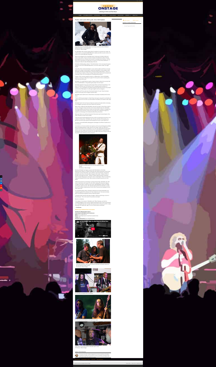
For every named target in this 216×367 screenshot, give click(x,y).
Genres (127, 15)
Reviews (104, 15)
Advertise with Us (139, 363)
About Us (135, 15)
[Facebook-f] (139, 1)
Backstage (120, 15)
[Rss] (137, 1)
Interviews (97, 15)
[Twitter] (141, 1)
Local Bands (113, 15)
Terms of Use (133, 363)
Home (80, 15)
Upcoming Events (87, 15)
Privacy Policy (128, 363)
